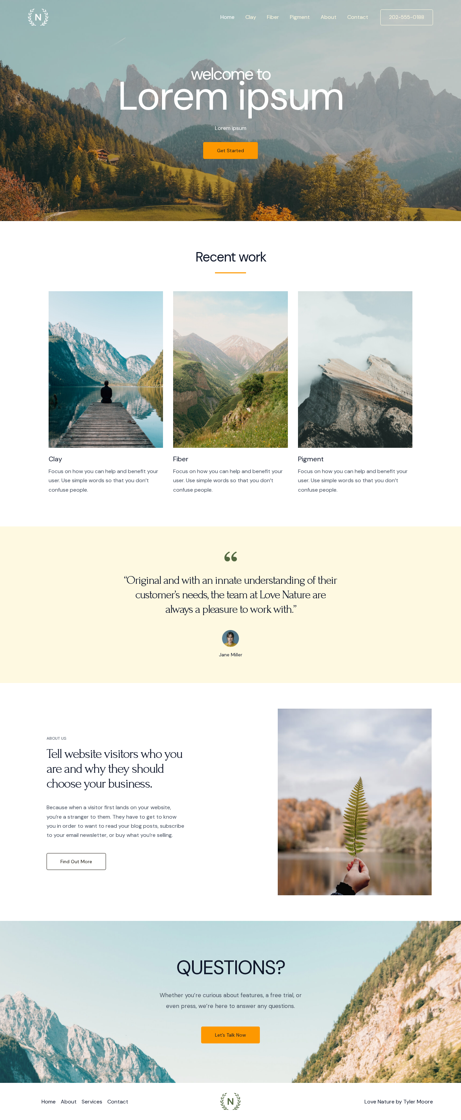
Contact (357, 17)
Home (227, 17)
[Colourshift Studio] (38, 16)
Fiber (273, 17)
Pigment (300, 17)
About (328, 17)
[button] (406, 17)
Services (92, 1101)
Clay (250, 17)
